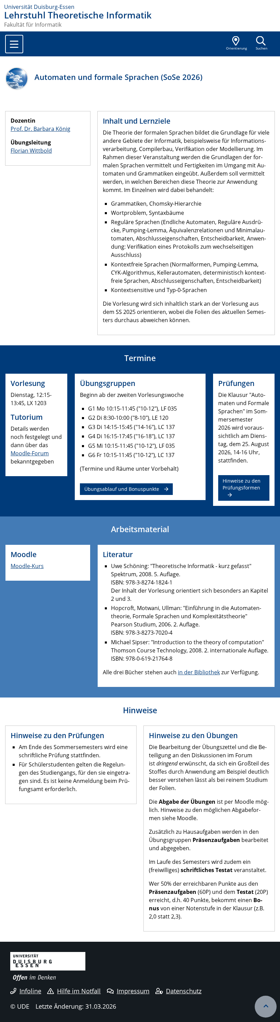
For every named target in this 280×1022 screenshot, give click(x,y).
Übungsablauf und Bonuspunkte (121, 489)
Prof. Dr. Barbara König (40, 129)
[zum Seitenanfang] (266, 1007)
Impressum (133, 991)
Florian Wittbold (31, 150)
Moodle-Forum (30, 453)
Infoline (30, 991)
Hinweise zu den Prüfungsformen (242, 484)
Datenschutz (183, 991)
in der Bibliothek (199, 672)
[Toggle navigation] (14, 44)
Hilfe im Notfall (79, 991)
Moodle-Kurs (27, 566)
